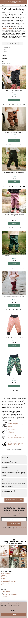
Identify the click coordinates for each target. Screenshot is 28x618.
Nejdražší (16, 43)
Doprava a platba (5, 576)
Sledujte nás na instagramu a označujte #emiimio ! (14, 542)
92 (6, 104)
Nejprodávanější (5, 43)
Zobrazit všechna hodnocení (14, 500)
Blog (2, 584)
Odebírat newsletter (14, 523)
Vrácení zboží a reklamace (6, 583)
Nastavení (13, 610)
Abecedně (20, 43)
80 (3, 228)
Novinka (6, 51)
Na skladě (7, 47)
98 (9, 104)
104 (13, 104)
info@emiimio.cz (6, 591)
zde (18, 607)
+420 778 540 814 (7, 593)
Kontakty (3, 578)
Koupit (14, 100)
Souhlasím (13, 614)
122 (24, 104)
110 (17, 104)
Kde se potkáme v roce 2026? (7, 573)
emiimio (5, 596)
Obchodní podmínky (5, 580)
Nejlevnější (11, 43)
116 (20, 104)
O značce (3, 575)
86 (3, 104)
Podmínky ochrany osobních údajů (8, 581)
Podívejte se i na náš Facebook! (10, 594)
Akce (5, 49)
